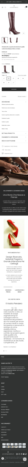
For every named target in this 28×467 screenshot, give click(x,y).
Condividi (4, 96)
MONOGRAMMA (5, 440)
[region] (14, 69)
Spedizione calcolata (6, 57)
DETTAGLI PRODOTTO (8, 133)
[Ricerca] (5, 7)
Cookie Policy (17, 462)
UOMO (2, 386)
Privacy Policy (11, 462)
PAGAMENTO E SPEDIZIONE (10, 137)
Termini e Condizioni (5, 462)
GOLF (2, 392)
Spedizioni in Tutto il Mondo (10, 146)
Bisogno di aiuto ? (22, 96)
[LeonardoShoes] (8, 453)
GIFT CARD (3, 394)
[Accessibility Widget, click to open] (2, 458)
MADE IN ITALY (4, 407)
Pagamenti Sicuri (8, 153)
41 (8, 82)
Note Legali (22, 462)
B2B (2, 417)
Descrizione (6, 102)
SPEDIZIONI (3, 432)
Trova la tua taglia (22, 75)
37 (13, 78)
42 (13, 82)
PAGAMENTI (4, 434)
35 (3, 78)
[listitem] (6, 69)
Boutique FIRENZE (5, 409)
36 (8, 78)
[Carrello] (25, 7)
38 (18, 78)
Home (2, 356)
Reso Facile (7, 149)
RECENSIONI (4, 414)
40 (3, 82)
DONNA (3, 389)
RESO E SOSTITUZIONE (8, 141)
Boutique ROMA (4, 412)
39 (23, 78)
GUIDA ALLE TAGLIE (5, 429)
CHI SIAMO (3, 404)
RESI (2, 437)
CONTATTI (3, 427)
